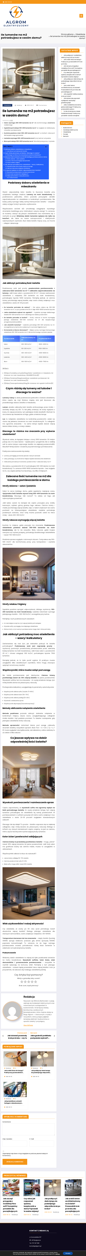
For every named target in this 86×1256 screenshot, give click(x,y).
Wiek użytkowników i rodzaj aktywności (18, 176)
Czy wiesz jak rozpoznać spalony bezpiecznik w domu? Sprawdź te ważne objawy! (71, 75)
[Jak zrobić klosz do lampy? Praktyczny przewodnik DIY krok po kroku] (15, 1059)
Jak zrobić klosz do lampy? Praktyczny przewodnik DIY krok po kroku (14, 1072)
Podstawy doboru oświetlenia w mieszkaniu (18, 149)
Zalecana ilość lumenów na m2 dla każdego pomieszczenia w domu (26, 157)
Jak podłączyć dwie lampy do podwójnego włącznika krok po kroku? (40, 1072)
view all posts (28, 1025)
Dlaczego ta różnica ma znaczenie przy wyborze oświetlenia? (24, 155)
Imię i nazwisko (7, 1139)
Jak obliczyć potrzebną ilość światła (17, 151)
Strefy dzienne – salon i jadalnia (16, 159)
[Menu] (81, 16)
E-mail (31, 1139)
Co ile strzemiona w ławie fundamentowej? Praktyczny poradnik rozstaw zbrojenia (70, 113)
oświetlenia (51, 123)
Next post (33, 1033)
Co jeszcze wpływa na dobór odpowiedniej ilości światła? (23, 170)
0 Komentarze (42, 105)
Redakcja (19, 105)
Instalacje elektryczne (70, 130)
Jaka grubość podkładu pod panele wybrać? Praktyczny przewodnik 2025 (40, 1037)
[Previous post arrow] (3, 1036)
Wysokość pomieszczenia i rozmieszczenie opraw (21, 172)
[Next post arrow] (54, 1036)
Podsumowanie (14, 177)
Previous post (22, 1033)
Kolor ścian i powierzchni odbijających (17, 174)
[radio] (21, 982)
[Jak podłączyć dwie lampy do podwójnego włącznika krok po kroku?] (42, 1059)
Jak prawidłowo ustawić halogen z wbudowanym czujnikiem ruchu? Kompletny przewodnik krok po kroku (14, 1102)
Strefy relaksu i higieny (13, 162)
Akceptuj (67, 1253)
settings (57, 1254)
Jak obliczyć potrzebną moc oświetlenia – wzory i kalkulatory (24, 164)
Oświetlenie (7, 105)
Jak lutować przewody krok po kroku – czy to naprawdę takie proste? (16, 1037)
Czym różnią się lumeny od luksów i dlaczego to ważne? (22, 153)
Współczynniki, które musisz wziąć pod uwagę (20, 166)
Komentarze (7, 1122)
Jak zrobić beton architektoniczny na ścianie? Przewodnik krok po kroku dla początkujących (72, 1204)
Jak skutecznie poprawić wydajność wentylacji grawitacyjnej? (70, 100)
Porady (65, 134)
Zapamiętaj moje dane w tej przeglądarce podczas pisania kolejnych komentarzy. (25, 1155)
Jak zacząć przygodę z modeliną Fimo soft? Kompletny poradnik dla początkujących (71, 68)
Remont (66, 136)
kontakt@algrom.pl (35, 1246)
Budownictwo (67, 128)
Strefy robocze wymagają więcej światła (18, 161)
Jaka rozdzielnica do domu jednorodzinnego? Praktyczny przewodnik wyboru (71, 107)
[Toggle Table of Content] (45, 146)
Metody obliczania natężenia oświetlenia (18, 168)
